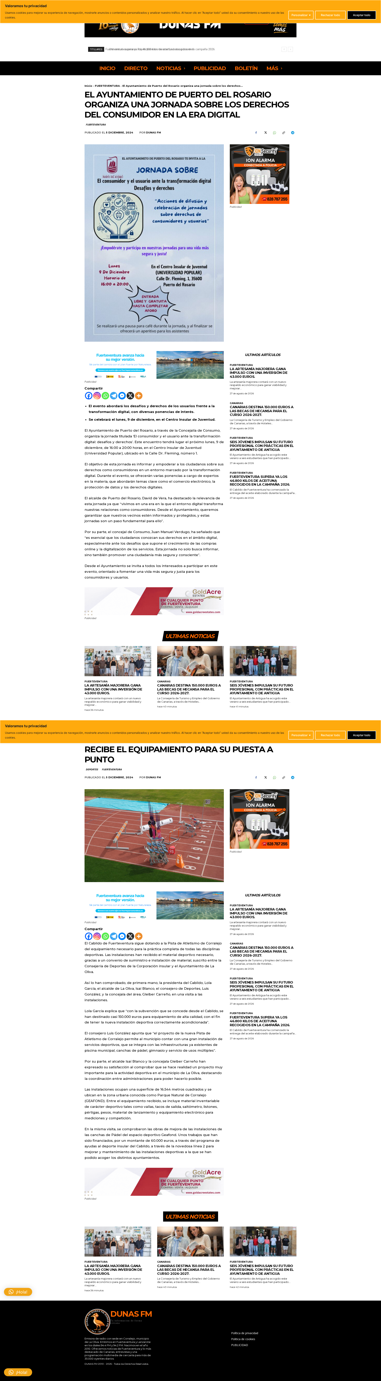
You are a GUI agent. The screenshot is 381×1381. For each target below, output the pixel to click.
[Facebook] (256, 133)
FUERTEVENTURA (107, 85)
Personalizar (300, 15)
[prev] (284, 49)
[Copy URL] (283, 133)
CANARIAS (236, 403)
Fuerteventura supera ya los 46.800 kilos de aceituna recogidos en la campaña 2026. (260, 480)
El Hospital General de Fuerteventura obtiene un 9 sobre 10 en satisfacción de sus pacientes (167, 49)
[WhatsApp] (274, 133)
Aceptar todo (361, 15)
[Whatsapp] (105, 395)
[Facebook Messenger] (122, 395)
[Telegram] (292, 133)
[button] (18, 1372)
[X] (265, 133)
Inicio (88, 85)
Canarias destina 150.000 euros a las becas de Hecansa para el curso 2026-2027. (261, 411)
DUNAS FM (153, 132)
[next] (290, 49)
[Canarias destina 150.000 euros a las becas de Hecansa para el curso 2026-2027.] (190, 661)
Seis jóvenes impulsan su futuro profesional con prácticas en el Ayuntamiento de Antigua (262, 446)
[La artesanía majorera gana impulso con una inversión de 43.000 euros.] (118, 661)
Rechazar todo (330, 15)
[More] (138, 395)
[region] (190, 11)
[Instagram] (97, 395)
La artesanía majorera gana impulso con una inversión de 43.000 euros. (258, 373)
